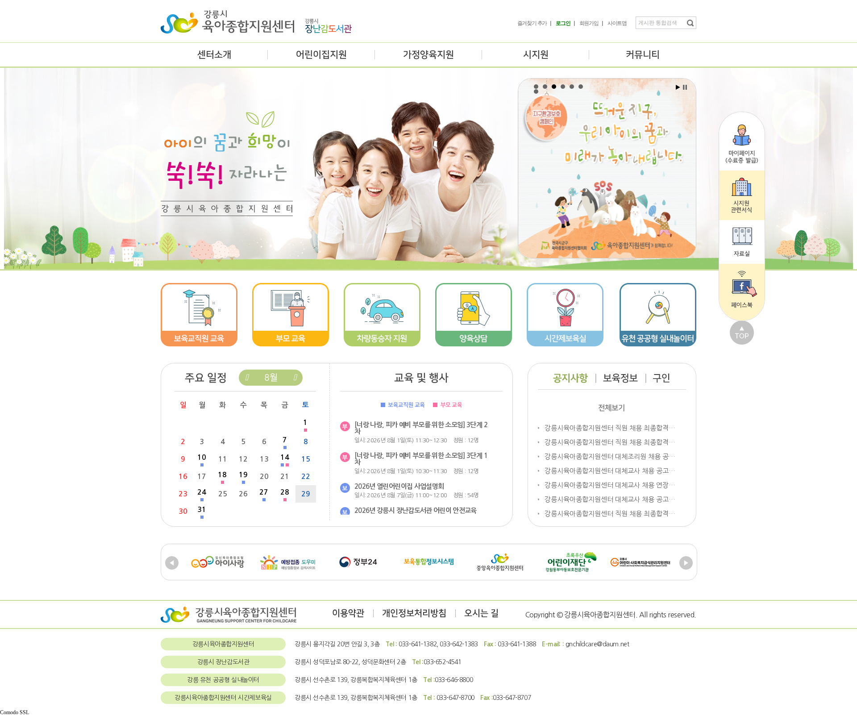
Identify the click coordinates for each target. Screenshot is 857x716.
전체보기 (611, 408)
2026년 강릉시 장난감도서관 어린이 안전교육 (415, 510)
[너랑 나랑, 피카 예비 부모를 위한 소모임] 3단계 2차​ (420, 428)
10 (201, 457)
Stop (685, 87)
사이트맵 (617, 23)
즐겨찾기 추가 (532, 23)
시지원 (536, 55)
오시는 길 (481, 613)
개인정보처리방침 (414, 613)
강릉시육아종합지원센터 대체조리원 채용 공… (610, 456)
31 (201, 509)
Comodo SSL (14, 712)
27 (263, 492)
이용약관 (348, 613)
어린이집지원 (321, 55)
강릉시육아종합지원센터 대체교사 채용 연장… (610, 485)
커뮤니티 (643, 55)
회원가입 (589, 23)
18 (222, 474)
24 (201, 492)
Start (678, 87)
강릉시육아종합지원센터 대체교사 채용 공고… (610, 470)
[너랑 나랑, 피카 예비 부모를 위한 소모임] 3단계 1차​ (420, 459)
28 (284, 492)
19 (243, 474)
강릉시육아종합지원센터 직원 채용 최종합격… (610, 428)
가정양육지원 (428, 55)
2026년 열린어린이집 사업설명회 (399, 486)
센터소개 (214, 55)
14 (284, 457)
